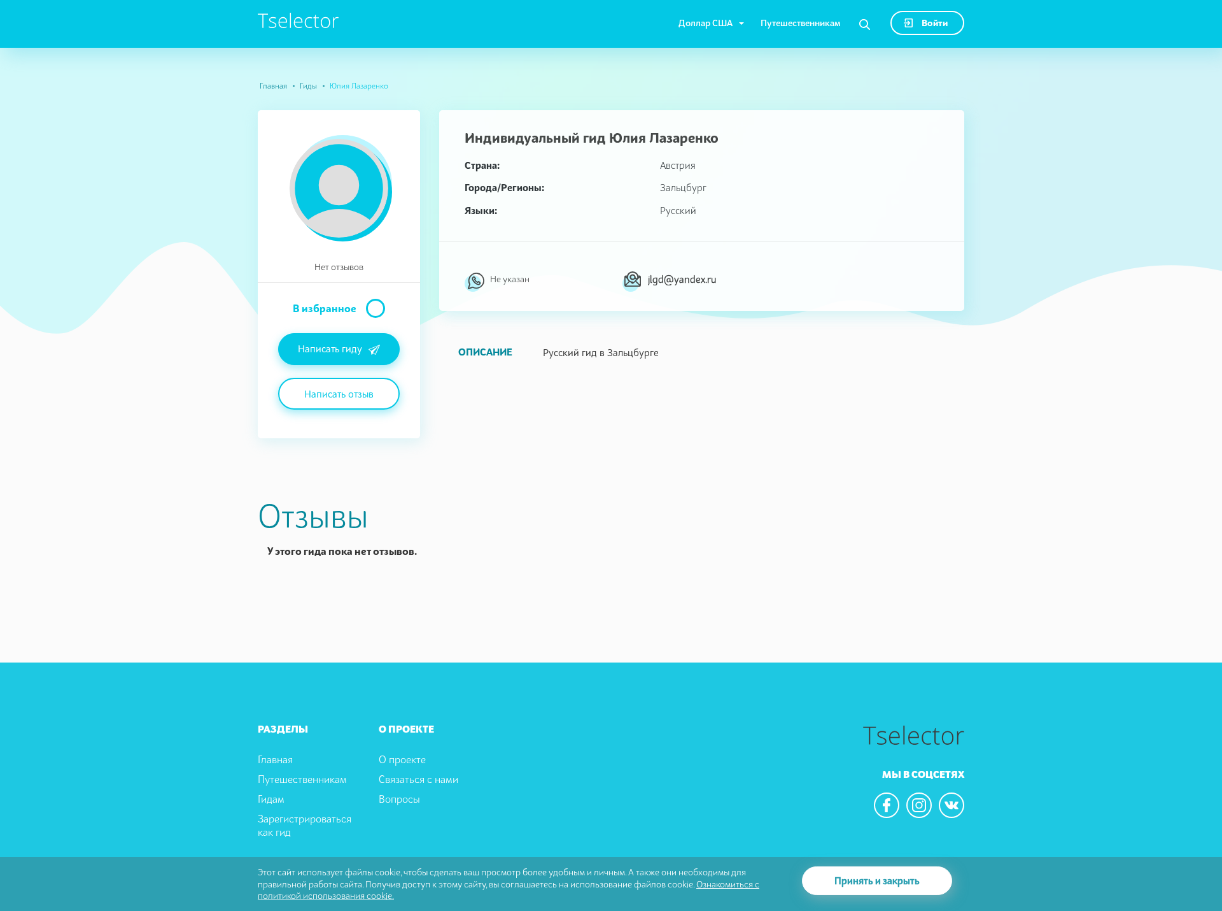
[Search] (864, 25)
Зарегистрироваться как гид (304, 825)
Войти (934, 22)
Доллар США (705, 22)
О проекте (402, 759)
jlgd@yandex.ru (682, 279)
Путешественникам (801, 22)
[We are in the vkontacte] (951, 805)
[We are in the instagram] (919, 805)
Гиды (308, 85)
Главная (273, 85)
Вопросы (399, 799)
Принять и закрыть (877, 880)
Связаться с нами (418, 779)
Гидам (271, 799)
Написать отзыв (339, 393)
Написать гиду (330, 348)
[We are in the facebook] (886, 805)
